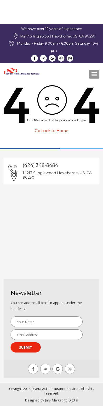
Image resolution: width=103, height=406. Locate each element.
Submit (25, 347)
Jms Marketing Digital (61, 400)
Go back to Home (51, 130)
